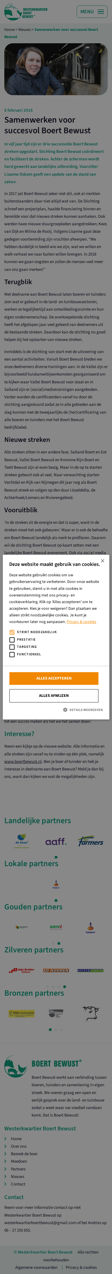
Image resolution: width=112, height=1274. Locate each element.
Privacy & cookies (81, 622)
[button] (56, 710)
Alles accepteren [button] (54, 679)
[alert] (56, 637)
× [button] (103, 561)
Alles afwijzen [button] (54, 696)
